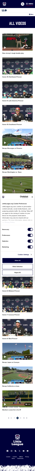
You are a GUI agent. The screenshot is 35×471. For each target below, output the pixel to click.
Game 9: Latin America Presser (12, 101)
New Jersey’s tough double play (13, 53)
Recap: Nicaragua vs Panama (12, 148)
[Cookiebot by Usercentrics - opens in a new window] (21, 197)
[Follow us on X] (19, 451)
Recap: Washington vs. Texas (12, 172)
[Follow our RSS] (15, 451)
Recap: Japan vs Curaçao (10, 362)
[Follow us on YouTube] (23, 451)
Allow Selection (17, 266)
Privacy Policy (10, 222)
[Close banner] (32, 197)
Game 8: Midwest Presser (11, 291)
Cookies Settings (23, 254)
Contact (15, 457)
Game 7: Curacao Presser (11, 315)
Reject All (17, 272)
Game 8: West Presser (9, 339)
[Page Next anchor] (27, 418)
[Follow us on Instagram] (11, 451)
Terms (13, 458)
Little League (24, 463)
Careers (8, 457)
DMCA (21, 457)
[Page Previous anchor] (8, 418)
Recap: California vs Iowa (10, 386)
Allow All (17, 260)
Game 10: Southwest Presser (12, 124)
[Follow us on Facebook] (7, 451)
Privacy (27, 457)
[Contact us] (27, 451)
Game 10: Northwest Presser (12, 77)
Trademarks (20, 458)
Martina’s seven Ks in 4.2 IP (11, 410)
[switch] (30, 235)
